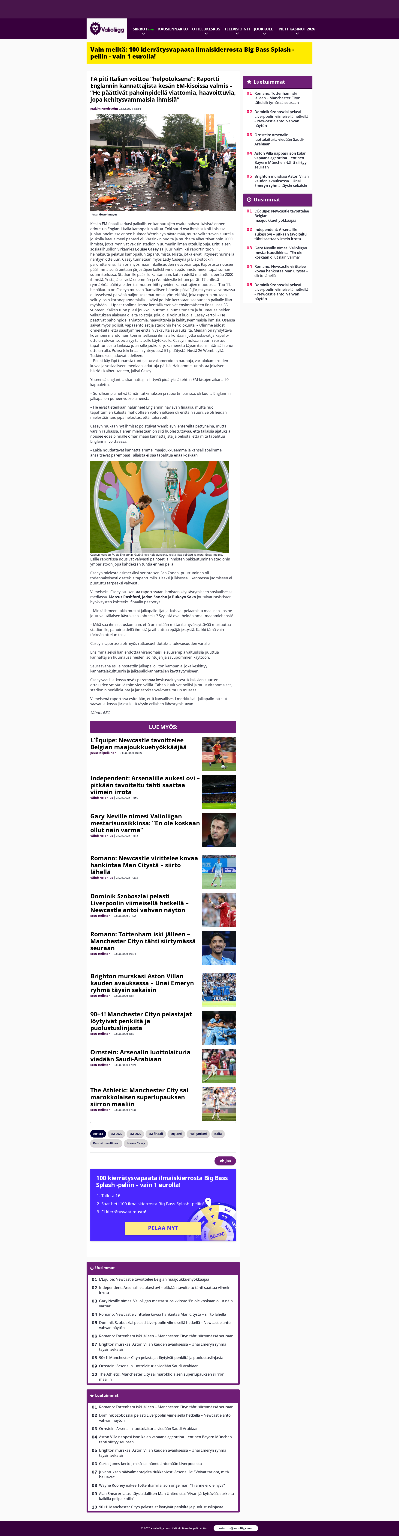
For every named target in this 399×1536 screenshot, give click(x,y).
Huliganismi (198, 1134)
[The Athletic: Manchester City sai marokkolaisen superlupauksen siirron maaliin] (219, 1104)
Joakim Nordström (104, 108)
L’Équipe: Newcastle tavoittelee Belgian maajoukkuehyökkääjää (138, 743)
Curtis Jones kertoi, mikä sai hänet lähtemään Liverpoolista (150, 1463)
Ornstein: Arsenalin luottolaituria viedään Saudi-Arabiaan (140, 1055)
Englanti (176, 1134)
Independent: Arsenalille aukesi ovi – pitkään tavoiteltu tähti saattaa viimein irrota (145, 785)
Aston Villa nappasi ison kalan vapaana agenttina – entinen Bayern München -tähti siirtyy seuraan (166, 1439)
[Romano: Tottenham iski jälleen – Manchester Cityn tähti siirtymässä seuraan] (219, 948)
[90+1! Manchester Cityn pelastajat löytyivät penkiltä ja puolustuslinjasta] (219, 1028)
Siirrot (143, 29)
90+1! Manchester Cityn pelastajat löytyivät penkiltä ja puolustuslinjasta (141, 1021)
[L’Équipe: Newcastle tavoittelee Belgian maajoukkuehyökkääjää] (219, 754)
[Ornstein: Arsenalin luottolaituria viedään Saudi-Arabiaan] (219, 1066)
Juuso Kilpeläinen (103, 753)
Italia (218, 1134)
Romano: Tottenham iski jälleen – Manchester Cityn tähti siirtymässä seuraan (143, 941)
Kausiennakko (173, 29)
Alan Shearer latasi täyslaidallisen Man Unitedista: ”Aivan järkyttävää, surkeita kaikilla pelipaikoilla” (166, 1496)
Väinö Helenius (101, 798)
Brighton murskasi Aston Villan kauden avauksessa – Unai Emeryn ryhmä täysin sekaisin (142, 983)
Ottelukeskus (206, 29)
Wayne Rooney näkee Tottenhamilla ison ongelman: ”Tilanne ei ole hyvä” (162, 1485)
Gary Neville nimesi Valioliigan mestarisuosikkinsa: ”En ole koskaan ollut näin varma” (145, 823)
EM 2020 (116, 1134)
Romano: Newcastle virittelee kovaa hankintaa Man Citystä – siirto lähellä (144, 865)
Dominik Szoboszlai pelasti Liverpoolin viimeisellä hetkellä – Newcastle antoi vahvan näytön (139, 903)
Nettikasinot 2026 (297, 29)
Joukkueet (264, 29)
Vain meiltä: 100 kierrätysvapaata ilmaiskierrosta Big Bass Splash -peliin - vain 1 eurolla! (192, 52)
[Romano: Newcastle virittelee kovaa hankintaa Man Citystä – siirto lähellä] (219, 872)
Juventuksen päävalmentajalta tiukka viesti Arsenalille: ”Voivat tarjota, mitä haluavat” (164, 1474)
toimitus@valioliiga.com (236, 1528)
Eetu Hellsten (100, 916)
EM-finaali (155, 1134)
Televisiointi (237, 29)
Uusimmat (105, 1267)
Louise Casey (136, 1143)
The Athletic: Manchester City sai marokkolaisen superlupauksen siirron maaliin (139, 1097)
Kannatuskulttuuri (106, 1143)
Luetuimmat (106, 1395)
